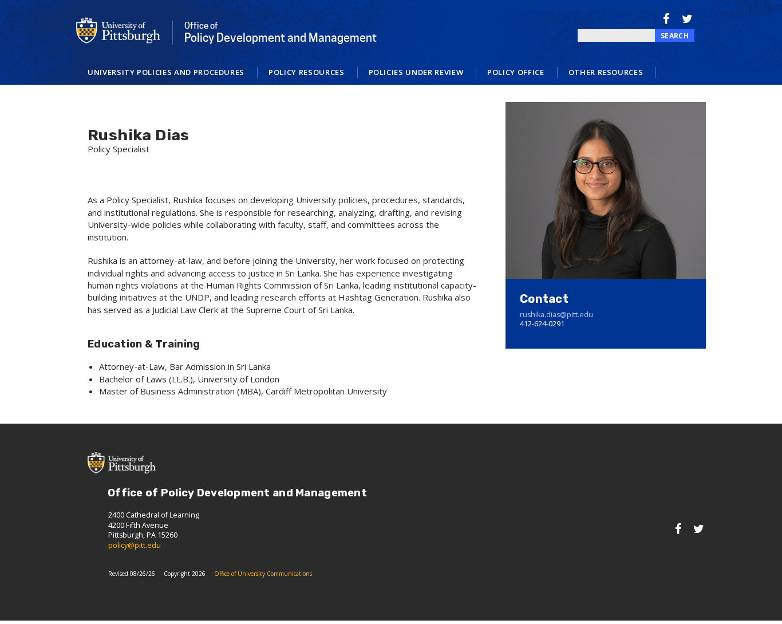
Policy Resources (306, 72)
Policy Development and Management (280, 33)
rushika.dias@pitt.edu (556, 314)
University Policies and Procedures (166, 72)
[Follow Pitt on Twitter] (687, 18)
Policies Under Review (416, 72)
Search (675, 36)
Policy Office (515, 72)
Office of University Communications (263, 574)
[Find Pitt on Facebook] (666, 18)
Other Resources (605, 72)
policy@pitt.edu (134, 545)
